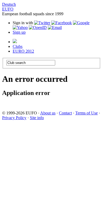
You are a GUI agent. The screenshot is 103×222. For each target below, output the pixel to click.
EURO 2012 (23, 51)
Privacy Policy (14, 117)
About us (47, 113)
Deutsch (9, 4)
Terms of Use (86, 113)
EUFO (7, 9)
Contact (65, 113)
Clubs (17, 46)
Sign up (19, 32)
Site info (37, 117)
